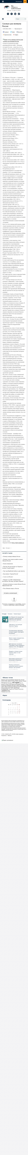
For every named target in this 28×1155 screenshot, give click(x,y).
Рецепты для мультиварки (7, 679)
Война (2, 681)
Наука (20, 685)
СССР (9, 687)
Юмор (8, 690)
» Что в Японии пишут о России (10, 588)
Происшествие (16, 686)
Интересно (4, 682)
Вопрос (6, 681)
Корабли (19, 684)
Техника (16, 689)
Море (18, 685)
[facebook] (12, 14)
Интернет (10, 682)
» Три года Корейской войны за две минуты (13, 571)
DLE (13, 734)
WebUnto (10, 735)
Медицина (9, 685)
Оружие (24, 685)
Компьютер (14, 684)
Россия (3, 687)
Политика (11, 686)
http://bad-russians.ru (18, 543)
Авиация (16, 679)
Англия (22, 679)
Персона (7, 686)
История (8, 548)
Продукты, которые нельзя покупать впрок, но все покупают (15, 653)
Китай (10, 684)
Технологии (20, 689)
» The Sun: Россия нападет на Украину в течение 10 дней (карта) (12, 567)
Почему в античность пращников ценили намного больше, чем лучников (16, 666)
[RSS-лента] (8, 14)
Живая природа (18, 681)
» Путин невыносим (7, 563)
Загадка (24, 681)
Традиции (4, 690)
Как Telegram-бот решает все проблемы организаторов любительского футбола (16, 618)
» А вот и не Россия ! (7, 577)
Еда (14, 681)
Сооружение (5, 689)
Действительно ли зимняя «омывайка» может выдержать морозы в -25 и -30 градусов (16, 645)
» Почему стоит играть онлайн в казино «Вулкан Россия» (12, 560)
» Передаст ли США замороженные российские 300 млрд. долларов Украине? (13, 580)
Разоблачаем (23, 686)
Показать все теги (5, 691)
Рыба (6, 687)
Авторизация (19, 1)
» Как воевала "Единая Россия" (10, 574)
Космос (22, 684)
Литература (4, 685)
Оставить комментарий (10, 593)
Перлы (2, 686)
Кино (7, 684)
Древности (10, 681)
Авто (20, 679)
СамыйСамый (16, 687)
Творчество (11, 689)
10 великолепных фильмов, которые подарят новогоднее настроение (16, 632)
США (12, 687)
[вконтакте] (15, 14)
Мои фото (14, 685)
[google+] (19, 14)
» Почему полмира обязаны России (11, 556)
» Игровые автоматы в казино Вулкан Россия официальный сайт (13, 584)
